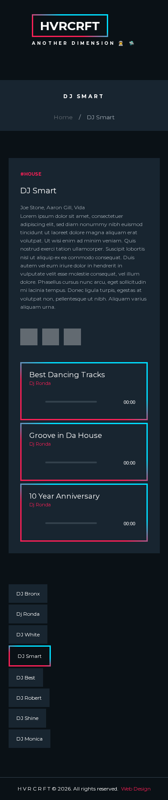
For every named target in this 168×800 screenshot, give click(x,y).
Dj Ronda (28, 614)
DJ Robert (29, 698)
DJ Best (25, 677)
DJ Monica (29, 738)
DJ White (28, 634)
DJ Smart (30, 656)
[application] (84, 390)
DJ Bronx (28, 593)
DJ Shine (27, 718)
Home (63, 117)
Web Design (136, 788)
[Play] (33, 402)
